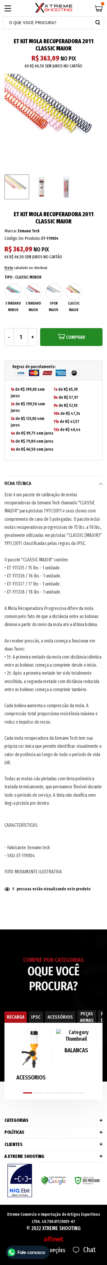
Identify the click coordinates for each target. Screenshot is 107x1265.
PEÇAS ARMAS (87, 1017)
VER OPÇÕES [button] (53, 1250)
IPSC (35, 1017)
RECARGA (15, 1017)
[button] (27, 1092)
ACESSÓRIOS (60, 1017)
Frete (8, 267)
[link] (16, 186)
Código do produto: (22, 238)
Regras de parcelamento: (34, 366)
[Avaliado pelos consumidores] (19, 1180)
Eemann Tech (29, 231)
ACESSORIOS (30, 1077)
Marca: (10, 231)
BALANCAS (76, 1050)
